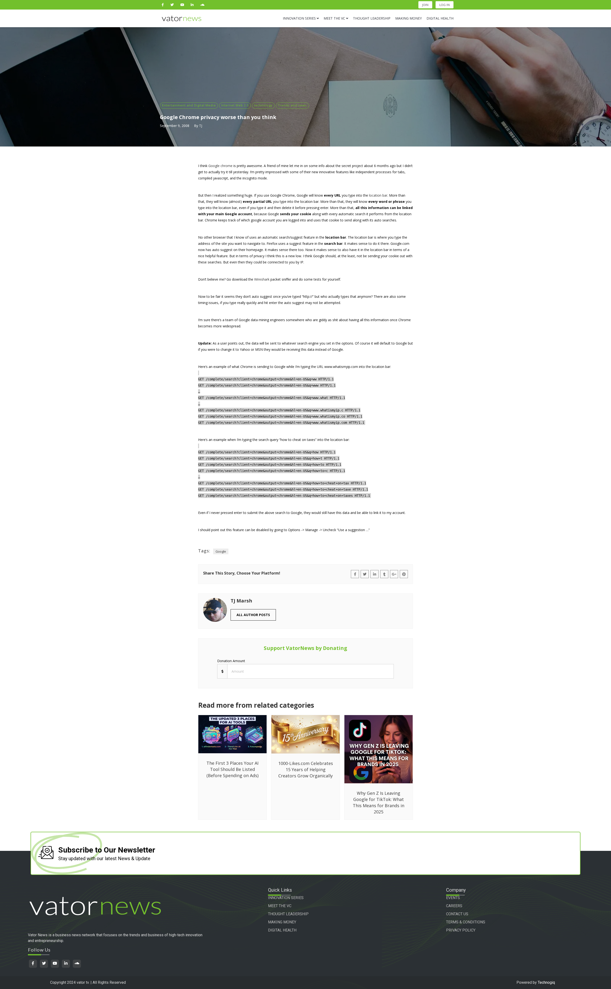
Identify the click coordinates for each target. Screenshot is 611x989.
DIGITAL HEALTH (282, 930)
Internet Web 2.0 (235, 105)
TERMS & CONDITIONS (465, 922)
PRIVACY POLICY (460, 930)
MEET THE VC (279, 906)
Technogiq (546, 982)
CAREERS (454, 906)
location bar (378, 195)
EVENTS (453, 897)
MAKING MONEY (282, 922)
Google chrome (220, 165)
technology (263, 105)
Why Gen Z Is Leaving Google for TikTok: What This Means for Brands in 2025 (378, 802)
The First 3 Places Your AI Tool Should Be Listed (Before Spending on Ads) (232, 769)
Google (221, 551)
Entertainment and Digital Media (189, 105)
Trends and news (292, 105)
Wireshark (261, 279)
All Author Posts (253, 614)
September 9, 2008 (174, 125)
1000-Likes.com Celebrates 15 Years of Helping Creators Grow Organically (305, 769)
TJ (200, 125)
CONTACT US (457, 914)
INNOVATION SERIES (286, 897)
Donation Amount (231, 661)
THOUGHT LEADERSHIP (288, 914)
